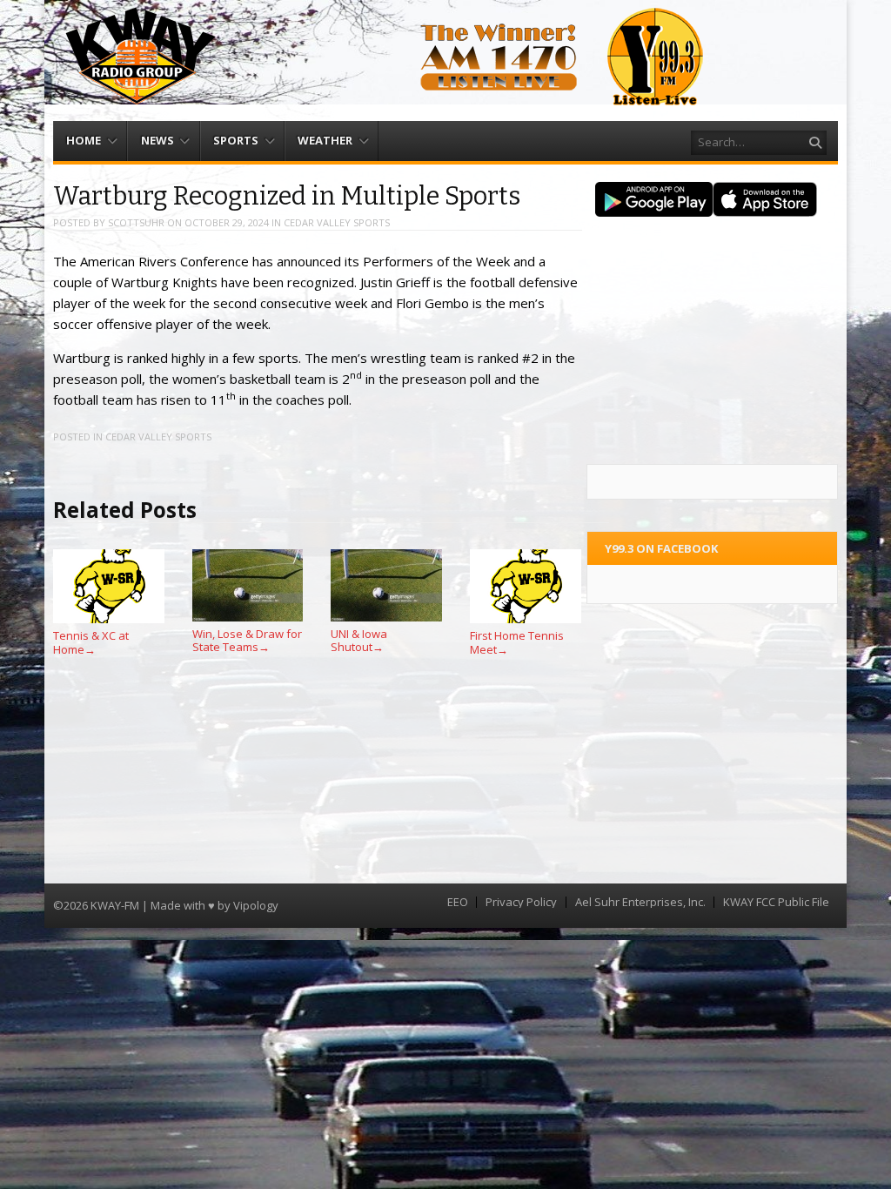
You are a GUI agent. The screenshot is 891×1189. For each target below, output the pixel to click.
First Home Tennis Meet (517, 642)
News (157, 140)
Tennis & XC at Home (91, 642)
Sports (235, 140)
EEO (457, 902)
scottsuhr (136, 222)
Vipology (255, 905)
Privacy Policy (521, 902)
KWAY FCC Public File (776, 902)
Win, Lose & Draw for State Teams (247, 640)
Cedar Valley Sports (337, 222)
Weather (325, 140)
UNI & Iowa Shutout (359, 640)
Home (83, 140)
